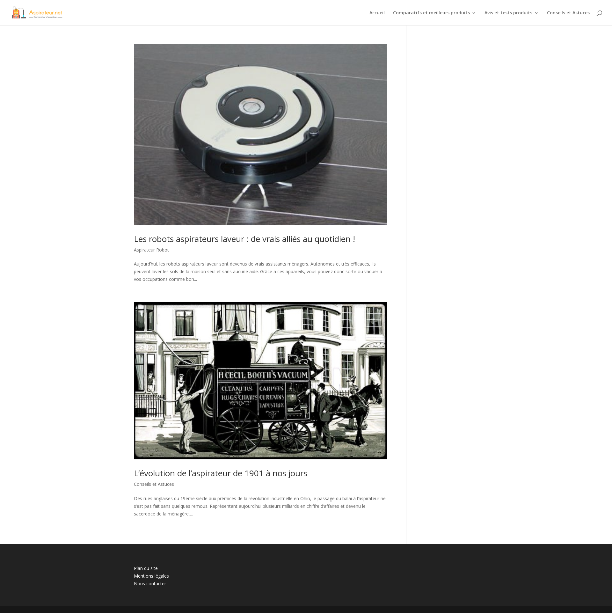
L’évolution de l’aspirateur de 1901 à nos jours (220, 473)
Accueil (377, 13)
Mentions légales (151, 576)
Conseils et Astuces (568, 13)
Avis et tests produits (508, 13)
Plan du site (146, 568)
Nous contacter (150, 583)
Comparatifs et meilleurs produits (431, 13)
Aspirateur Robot (151, 250)
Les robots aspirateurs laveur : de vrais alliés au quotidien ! (244, 238)
